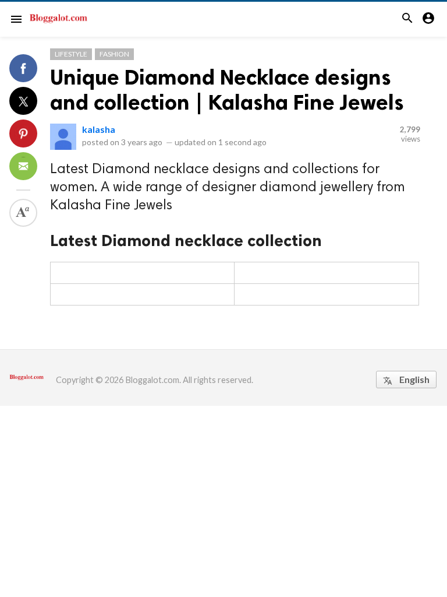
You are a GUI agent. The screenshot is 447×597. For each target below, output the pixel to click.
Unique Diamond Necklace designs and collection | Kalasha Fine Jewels (227, 90)
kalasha (98, 129)
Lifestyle (71, 54)
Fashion (114, 54)
